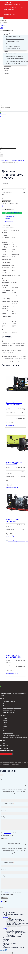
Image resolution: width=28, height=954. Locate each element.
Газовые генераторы (12, 41)
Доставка (6, 73)
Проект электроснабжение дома (15, 58)
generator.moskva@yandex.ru (12, 4)
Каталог (5, 722)
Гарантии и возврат (9, 9)
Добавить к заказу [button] (11, 425)
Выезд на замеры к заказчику (15, 56)
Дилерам (6, 11)
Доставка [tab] (7, 218)
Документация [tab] (9, 221)
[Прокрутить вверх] (1, 902)
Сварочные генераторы (13, 48)
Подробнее (9, 536)
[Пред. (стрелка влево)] (0, 907)
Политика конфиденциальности (11, 735)
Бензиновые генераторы (13, 36)
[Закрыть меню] (0, 910)
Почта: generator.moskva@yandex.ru (14, 914)
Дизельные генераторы (13, 46)
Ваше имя (4, 797)
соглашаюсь (7, 833)
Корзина (5, 726)
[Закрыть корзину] (1, 775)
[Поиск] (0, 110)
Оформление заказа (8, 733)
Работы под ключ (11, 53)
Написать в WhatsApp (13, 212)
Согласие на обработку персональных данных (15, 737)
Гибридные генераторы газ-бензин (16, 43)
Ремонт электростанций (13, 63)
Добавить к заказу (6, 201)
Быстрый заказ (8, 209)
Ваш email (3, 810)
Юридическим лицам (9, 14)
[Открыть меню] (1, 155)
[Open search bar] (0, 105)
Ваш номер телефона (7, 803)
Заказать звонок (6, 30)
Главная (5, 718)
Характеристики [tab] (9, 216)
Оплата (6, 70)
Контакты (6, 68)
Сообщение (4, 817)
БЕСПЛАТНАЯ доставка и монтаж (13, 7)
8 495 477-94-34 (8, 2)
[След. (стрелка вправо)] (2, 907)
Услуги (5, 928)
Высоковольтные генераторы (15, 39)
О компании (7, 66)
